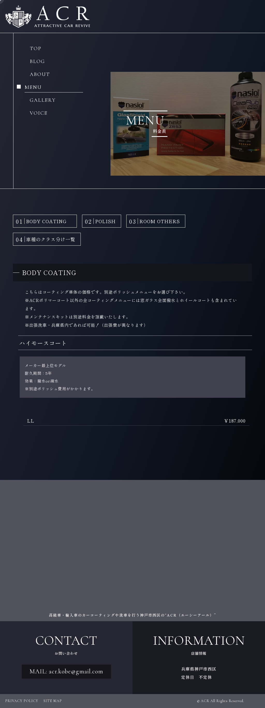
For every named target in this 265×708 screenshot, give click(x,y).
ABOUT (40, 74)
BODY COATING (43, 221)
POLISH (100, 221)
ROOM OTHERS (154, 221)
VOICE (39, 113)
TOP (35, 49)
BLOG (37, 62)
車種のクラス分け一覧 (45, 239)
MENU (33, 87)
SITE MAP (52, 701)
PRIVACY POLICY (21, 701)
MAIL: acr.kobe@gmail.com (66, 671)
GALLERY (43, 100)
